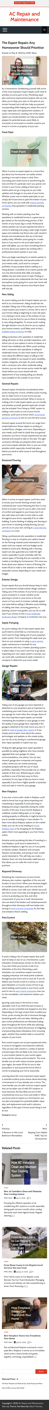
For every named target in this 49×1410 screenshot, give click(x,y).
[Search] (44, 30)
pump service (37, 641)
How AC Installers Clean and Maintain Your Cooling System (23, 1192)
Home (14, 1115)
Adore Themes (35, 1406)
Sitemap (5, 1406)
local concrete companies (22, 908)
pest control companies (26, 991)
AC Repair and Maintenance (24, 17)
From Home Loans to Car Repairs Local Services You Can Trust (23, 1266)
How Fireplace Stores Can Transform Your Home (22, 1337)
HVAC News (31, 53)
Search (41, 1371)
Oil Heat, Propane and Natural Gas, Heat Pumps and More (22, 1383)
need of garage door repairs (22, 730)
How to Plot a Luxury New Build (13, 1388)
